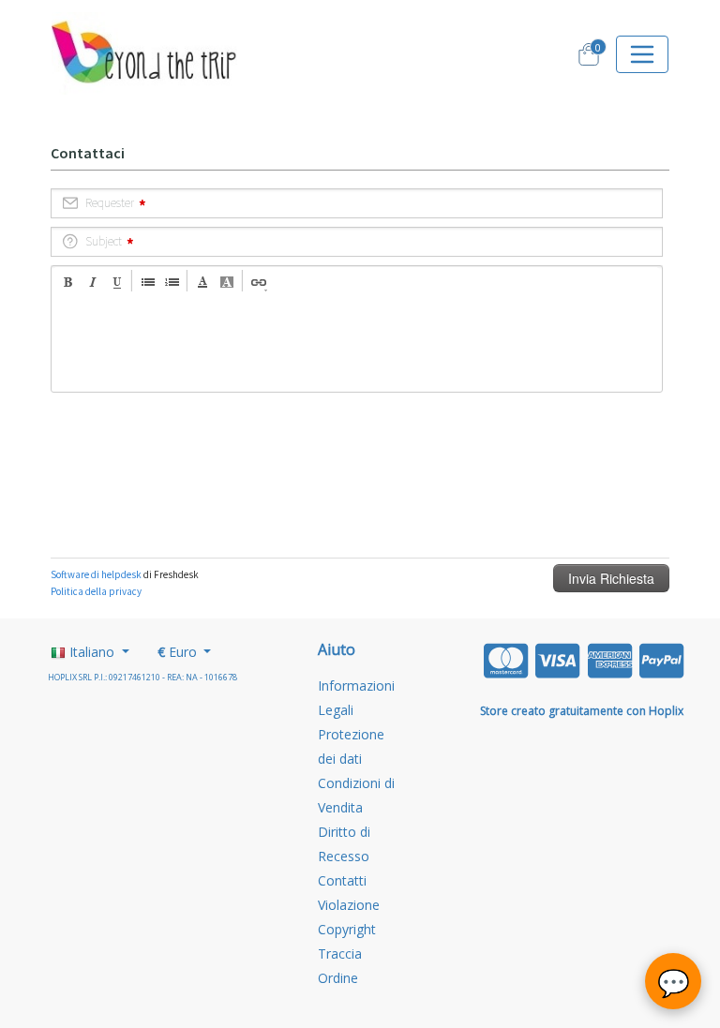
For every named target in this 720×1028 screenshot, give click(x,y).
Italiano (92, 652)
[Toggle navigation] (642, 54)
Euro (179, 652)
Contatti (342, 880)
